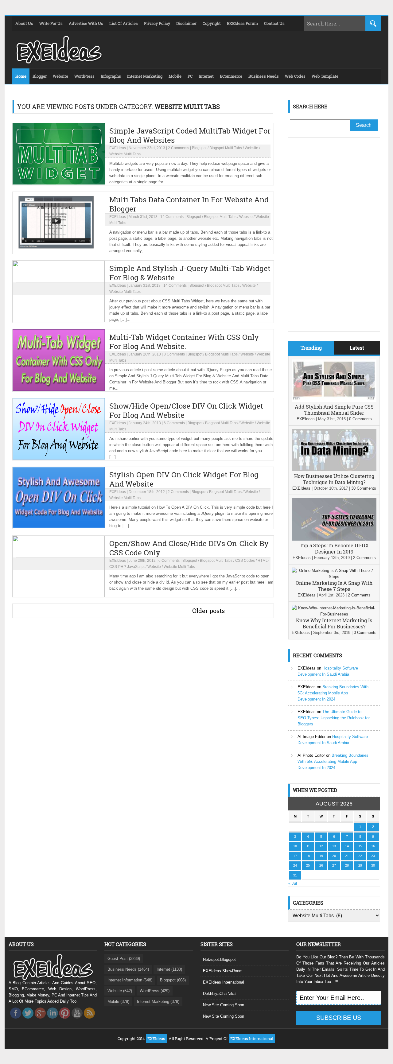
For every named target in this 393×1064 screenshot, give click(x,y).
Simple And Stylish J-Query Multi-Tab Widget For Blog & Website (189, 272)
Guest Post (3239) (123, 958)
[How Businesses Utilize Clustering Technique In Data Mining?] (334, 470)
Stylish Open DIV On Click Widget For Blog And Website (184, 479)
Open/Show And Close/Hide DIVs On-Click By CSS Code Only (189, 547)
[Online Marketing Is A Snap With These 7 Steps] (334, 576)
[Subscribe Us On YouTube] (77, 1020)
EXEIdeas (117, 148)
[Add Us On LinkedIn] (52, 1020)
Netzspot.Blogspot (219, 959)
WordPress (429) (154, 990)
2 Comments (178, 148)
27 (334, 865)
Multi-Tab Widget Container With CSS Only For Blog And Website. (184, 341)
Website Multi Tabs (125, 154)
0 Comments (360, 419)
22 (360, 856)
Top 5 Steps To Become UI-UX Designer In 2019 (334, 548)
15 (360, 846)
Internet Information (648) (129, 980)
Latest (357, 347)
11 (308, 846)
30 (373, 865)
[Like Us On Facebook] (16, 1020)
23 (373, 856)
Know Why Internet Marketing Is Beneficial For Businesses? (334, 623)
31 (295, 875)
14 (347, 846)
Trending (311, 347)
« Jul (292, 883)
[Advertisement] (334, 239)
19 (321, 856)
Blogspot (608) (173, 980)
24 (295, 865)
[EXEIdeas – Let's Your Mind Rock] (58, 62)
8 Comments (174, 354)
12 (321, 846)
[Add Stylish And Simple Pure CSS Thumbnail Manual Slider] (334, 400)
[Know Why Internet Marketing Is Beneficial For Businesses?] (334, 614)
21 (347, 856)
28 (347, 865)
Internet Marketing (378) (158, 1001)
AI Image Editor (311, 736)
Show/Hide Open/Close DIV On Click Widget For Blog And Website (186, 410)
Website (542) (119, 990)
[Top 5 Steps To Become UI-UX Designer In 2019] (334, 539)
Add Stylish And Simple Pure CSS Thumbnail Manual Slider (334, 409)
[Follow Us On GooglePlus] (40, 1020)
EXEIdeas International (223, 982)
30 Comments (363, 488)
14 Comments (172, 217)
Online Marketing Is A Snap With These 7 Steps (334, 586)
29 (360, 865)
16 (373, 846)
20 (334, 856)
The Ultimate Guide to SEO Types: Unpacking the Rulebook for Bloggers (334, 717)
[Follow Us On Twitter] (28, 1020)
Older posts (208, 611)
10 (295, 846)
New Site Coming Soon (223, 1005)
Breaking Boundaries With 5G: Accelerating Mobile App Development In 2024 (333, 693)
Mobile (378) (118, 1001)
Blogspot (199, 148)
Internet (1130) (169, 969)
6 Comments (174, 423)
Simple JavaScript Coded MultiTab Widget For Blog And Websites (189, 135)
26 (321, 865)
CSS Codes (245, 560)
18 (308, 856)
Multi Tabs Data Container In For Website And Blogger (189, 204)
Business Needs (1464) (128, 969)
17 (295, 856)
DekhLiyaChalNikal (219, 993)
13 (334, 846)
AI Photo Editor (311, 755)
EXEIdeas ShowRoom (223, 971)
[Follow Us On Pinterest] (65, 1020)
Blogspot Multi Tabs (225, 148)
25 (308, 865)
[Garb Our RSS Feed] (89, 1020)
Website (251, 148)
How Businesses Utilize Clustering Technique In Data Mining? (334, 479)
